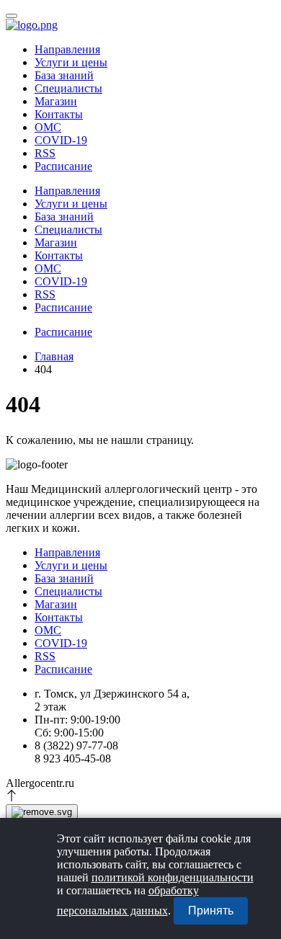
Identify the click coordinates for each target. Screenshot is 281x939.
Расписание (63, 166)
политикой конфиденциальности (173, 877)
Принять (210, 910)
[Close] (42, 812)
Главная (54, 356)
